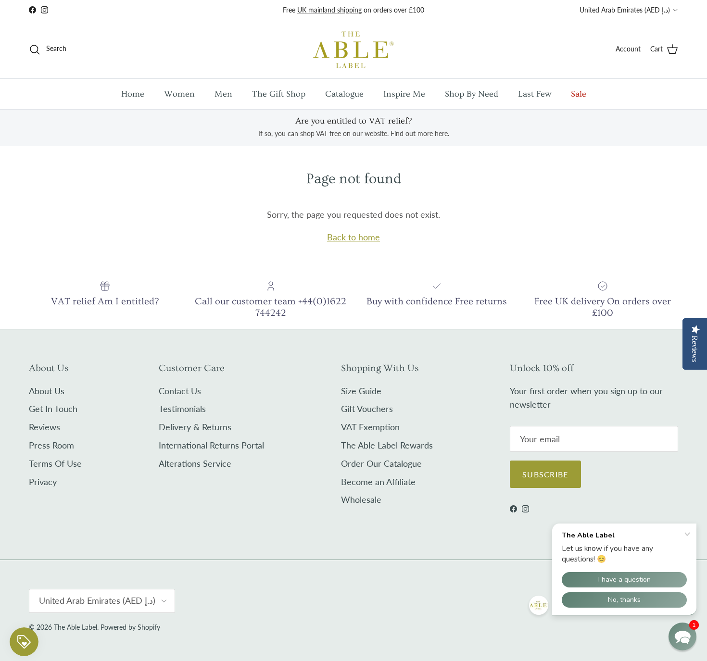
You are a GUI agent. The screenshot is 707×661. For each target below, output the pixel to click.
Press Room (51, 445)
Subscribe (545, 474)
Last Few (534, 94)
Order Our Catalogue (381, 463)
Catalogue (344, 94)
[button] (682, 636)
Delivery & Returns (195, 427)
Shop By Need (471, 94)
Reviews (44, 427)
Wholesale (361, 499)
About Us (46, 391)
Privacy (43, 481)
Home (132, 94)
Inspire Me (404, 94)
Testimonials (182, 408)
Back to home (353, 237)
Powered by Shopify (130, 627)
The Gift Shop (278, 94)
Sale (578, 94)
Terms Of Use (55, 463)
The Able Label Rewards (387, 445)
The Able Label (75, 627)
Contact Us (180, 391)
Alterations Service (195, 463)
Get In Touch (53, 408)
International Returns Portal (211, 445)
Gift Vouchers (367, 408)
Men (223, 94)
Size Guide (361, 391)
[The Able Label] (353, 49)
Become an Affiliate (378, 481)
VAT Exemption (370, 427)
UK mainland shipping (329, 10)
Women (179, 94)
